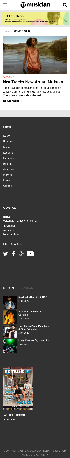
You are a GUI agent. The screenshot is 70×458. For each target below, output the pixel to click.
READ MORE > (12, 101)
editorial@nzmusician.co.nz (20, 220)
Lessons (8, 152)
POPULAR (25, 288)
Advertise (9, 169)
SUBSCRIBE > (11, 419)
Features (8, 141)
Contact (8, 185)
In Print (7, 174)
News (6, 136)
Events (7, 163)
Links (6, 180)
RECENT (9, 288)
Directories (9, 158)
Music (6, 147)
